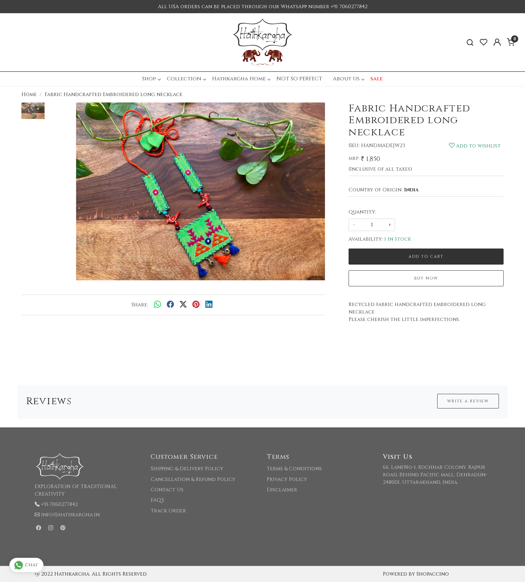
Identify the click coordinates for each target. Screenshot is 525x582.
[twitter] (183, 305)
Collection (184, 78)
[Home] (262, 42)
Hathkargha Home (239, 78)
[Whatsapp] (157, 305)
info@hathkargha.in (70, 514)
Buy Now (426, 278)
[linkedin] (208, 305)
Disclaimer (282, 489)
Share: (139, 304)
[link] (470, 42)
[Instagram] (51, 528)
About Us (346, 78)
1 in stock (397, 239)
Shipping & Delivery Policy (187, 468)
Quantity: (362, 212)
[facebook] (170, 305)
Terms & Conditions (294, 468)
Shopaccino (432, 574)
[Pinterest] (63, 528)
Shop (149, 78)
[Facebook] (38, 528)
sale (376, 78)
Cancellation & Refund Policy (193, 479)
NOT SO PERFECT (299, 78)
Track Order (168, 510)
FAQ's (157, 500)
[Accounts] (497, 42)
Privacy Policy (287, 479)
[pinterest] (196, 305)
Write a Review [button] (468, 401)
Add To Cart (426, 256)
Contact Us (167, 489)
